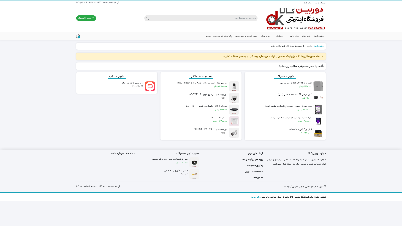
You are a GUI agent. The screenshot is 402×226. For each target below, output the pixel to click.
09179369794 (110, 3)
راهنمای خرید (320, 2)
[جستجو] (147, 18)
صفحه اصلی (318, 36)
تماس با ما (258, 177)
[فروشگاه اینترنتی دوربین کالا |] (296, 18)
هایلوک (279, 36)
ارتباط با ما (308, 2)
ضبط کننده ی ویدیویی (246, 36)
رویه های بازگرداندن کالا (252, 159)
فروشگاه (306, 36)
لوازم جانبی (265, 36)
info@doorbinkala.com (87, 3)
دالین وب (256, 197)
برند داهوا (293, 36)
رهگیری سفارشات (255, 165)
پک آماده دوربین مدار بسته (219, 36)
